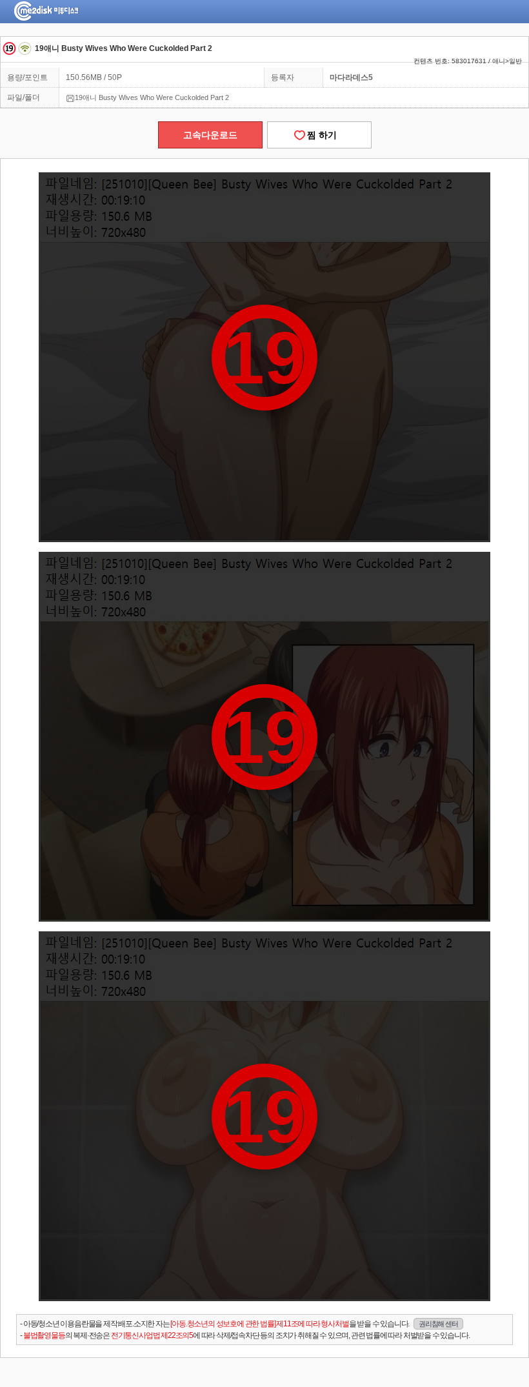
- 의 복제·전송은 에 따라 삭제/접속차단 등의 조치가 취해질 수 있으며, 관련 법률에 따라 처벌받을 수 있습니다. (244, 1335)
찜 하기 (319, 135)
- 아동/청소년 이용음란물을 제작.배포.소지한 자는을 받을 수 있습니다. (238, 1323)
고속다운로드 (210, 135)
